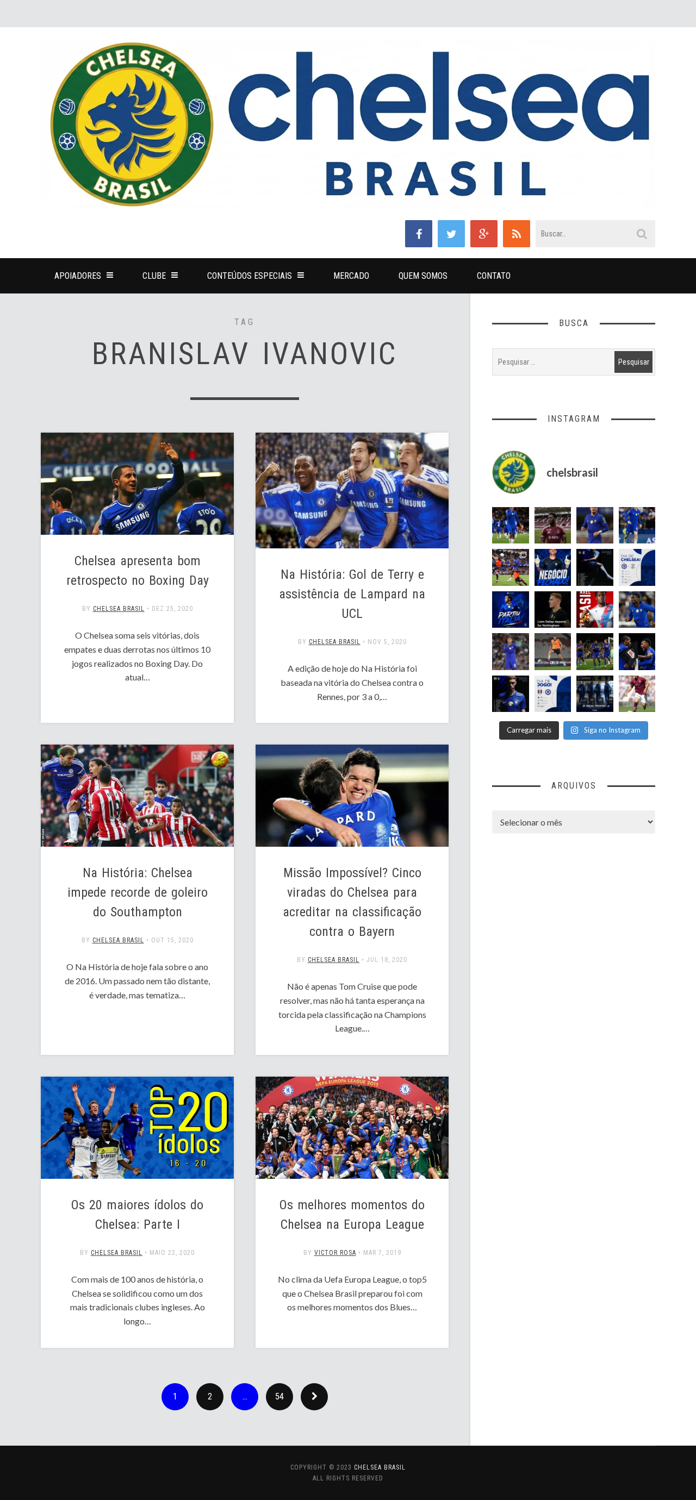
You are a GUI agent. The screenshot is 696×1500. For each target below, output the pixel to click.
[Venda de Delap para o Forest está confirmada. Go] (553, 609)
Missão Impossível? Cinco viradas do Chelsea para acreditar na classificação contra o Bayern (352, 902)
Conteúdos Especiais (249, 276)
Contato (494, 276)
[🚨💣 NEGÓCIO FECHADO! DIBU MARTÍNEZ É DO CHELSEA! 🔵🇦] (553, 567)
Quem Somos (423, 276)
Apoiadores (77, 276)
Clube (154, 276)
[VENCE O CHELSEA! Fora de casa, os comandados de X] (594, 651)
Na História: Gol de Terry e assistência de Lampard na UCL (352, 594)
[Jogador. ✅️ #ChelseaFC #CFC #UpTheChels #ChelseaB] (637, 525)
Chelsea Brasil (119, 608)
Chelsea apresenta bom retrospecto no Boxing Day (137, 570)
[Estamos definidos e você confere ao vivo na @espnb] (594, 567)
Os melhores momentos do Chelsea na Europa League (352, 1214)
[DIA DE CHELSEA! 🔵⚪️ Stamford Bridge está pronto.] (637, 567)
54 (279, 1396)
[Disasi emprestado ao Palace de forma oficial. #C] (594, 609)
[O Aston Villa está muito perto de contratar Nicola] (637, 609)
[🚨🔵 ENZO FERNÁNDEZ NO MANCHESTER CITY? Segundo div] (510, 651)
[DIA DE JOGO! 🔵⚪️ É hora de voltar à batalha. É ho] (553, 694)
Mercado (351, 276)
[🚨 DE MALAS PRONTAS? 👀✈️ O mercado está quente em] (594, 694)
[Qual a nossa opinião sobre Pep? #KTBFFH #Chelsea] (594, 525)
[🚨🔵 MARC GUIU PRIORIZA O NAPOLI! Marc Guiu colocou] (510, 609)
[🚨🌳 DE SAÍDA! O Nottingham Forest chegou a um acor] (553, 651)
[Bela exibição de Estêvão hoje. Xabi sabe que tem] (510, 525)
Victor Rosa (335, 1253)
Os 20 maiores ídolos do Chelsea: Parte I (137, 1214)
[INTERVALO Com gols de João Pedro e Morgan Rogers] (637, 651)
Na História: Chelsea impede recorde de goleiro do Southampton (137, 892)
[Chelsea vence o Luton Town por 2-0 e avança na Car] (510, 567)
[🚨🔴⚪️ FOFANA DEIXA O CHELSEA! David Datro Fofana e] (553, 525)
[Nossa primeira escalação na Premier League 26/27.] (510, 694)
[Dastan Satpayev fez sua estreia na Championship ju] (637, 694)
